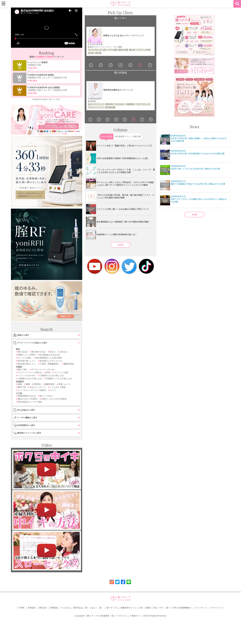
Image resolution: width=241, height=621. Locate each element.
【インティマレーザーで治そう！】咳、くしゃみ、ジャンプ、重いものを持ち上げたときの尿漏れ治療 (126, 171)
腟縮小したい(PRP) (27, 355)
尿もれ (53, 352)
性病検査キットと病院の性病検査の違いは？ (117, 234)
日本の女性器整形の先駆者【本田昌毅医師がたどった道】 (123, 158)
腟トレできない (47, 396)
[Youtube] (94, 266)
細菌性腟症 (50, 384)
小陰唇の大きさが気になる (30, 378)
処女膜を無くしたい (27, 361)
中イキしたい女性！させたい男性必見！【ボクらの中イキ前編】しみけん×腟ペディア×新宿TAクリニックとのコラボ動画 (126, 183)
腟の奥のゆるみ (39, 352)
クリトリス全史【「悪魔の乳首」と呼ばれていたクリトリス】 (125, 146)
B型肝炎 (37, 384)
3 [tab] (110, 65)
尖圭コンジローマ (38, 387)
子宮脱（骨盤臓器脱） (50, 364)
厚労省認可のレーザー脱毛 (30, 402)
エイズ (53, 390)
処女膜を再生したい (27, 364)
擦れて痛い (23, 369)
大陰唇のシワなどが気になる (59, 378)
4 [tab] (120, 65)
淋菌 (28, 384)
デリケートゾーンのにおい (44, 369)
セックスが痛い (25, 358)
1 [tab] (91, 65)
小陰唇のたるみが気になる (52, 375)
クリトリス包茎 (61, 372)
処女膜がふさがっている (51, 361)
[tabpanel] (120, 41)
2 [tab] (100, 65)
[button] (46, 335)
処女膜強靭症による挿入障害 (49, 358)
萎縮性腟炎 (69, 364)
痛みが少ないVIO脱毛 (27, 399)
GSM (48, 372)
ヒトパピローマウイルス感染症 (32, 390)
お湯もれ (63, 352)
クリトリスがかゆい (27, 375)
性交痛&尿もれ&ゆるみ (49, 355)
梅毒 (20, 384)
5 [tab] (130, 65)
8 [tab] (150, 119)
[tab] (106, 136)
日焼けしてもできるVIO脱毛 (54, 399)
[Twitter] (129, 266)
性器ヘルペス (64, 384)
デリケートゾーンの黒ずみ (30, 372)
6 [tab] (140, 65)
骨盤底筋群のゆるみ (27, 396)
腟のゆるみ (23, 352)
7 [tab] (150, 65)
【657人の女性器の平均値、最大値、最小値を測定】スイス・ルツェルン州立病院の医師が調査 (125, 196)
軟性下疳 (22, 387)
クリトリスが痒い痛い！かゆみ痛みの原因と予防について (123, 209)
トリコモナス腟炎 (58, 387)
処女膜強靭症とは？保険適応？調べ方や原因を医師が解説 (123, 222)
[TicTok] (146, 266)
